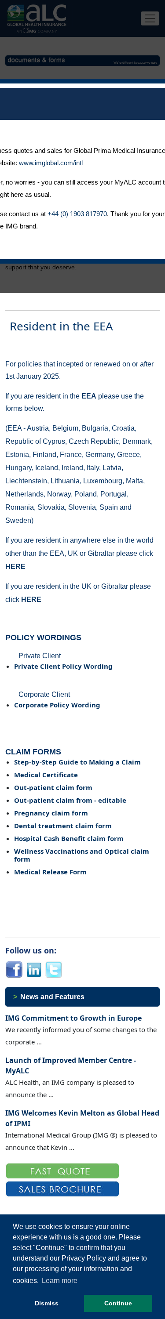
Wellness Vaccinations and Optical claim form (81, 855)
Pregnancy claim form (51, 812)
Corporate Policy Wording (57, 704)
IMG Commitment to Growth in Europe (73, 1018)
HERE (15, 566)
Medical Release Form (50, 871)
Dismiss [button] (47, 1303)
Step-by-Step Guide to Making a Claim (77, 761)
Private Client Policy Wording (63, 666)
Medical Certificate (46, 774)
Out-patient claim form (53, 787)
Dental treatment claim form (63, 825)
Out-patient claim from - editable (70, 800)
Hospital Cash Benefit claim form (69, 838)
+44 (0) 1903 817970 (77, 213)
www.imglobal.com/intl (51, 163)
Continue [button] (118, 1303)
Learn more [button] (59, 1280)
